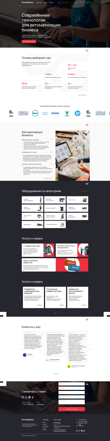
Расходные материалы (51, 224)
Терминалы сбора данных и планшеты (50, 216)
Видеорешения (27, 224)
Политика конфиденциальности (29, 435)
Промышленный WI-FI (51, 208)
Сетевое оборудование (72, 216)
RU (87, 2)
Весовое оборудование (27, 208)
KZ (89, 2)
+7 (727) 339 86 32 (27, 404)
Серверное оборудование (72, 208)
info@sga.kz (41, 404)
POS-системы (72, 200)
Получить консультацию (72, 409)
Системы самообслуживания (28, 200)
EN (91, 2)
